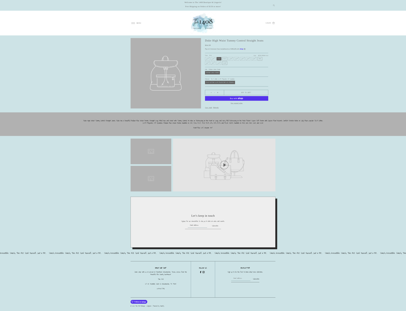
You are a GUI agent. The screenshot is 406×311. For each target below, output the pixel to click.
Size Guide (208, 107)
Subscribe (215, 225)
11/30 (242, 59)
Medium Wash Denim (212, 73)
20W (218, 63)
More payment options (237, 103)
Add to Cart (246, 92)
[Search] (273, 5)
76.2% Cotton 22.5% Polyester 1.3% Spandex (220, 82)
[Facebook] (200, 272)
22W (224, 63)
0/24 (207, 59)
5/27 (225, 59)
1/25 (213, 59)
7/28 (231, 59)
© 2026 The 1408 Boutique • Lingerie (141, 306)
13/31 (248, 59)
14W (260, 59)
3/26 (219, 59)
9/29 (236, 59)
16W (207, 63)
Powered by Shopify (158, 306)
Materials (216, 107)
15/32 (254, 59)
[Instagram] (203, 272)
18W (213, 63)
